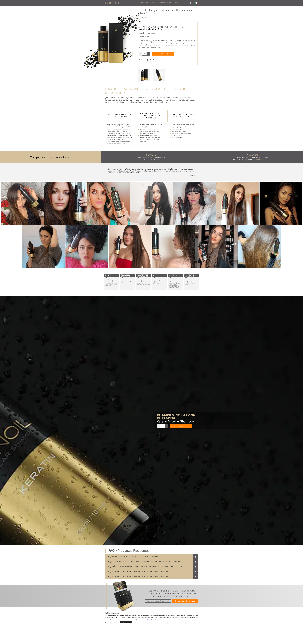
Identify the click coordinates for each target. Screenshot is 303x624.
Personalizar (151, 622)
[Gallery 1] (159, 75)
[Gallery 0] (144, 75)
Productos (144, 3)
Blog (176, 3)
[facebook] (147, 60)
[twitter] (151, 60)
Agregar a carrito (165, 54)
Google (148, 619)
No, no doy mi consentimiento (138, 622)
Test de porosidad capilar (161, 3)
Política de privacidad (112, 613)
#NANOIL (65, 157)
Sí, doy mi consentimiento (126, 622)
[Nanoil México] (113, 3)
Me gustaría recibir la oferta (185, 601)
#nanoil (259, 159)
